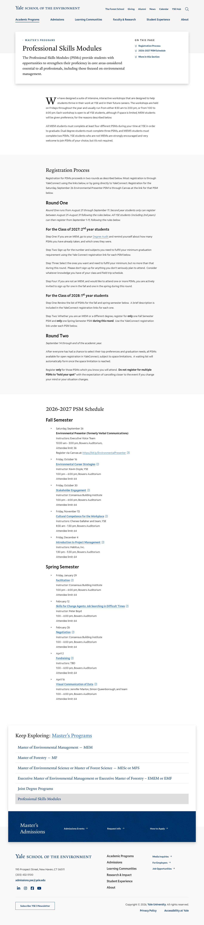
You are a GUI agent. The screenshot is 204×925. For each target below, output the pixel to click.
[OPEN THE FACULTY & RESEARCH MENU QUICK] (124, 22)
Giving (131, 9)
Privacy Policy (148, 910)
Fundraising (63, 658)
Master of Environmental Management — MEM (55, 747)
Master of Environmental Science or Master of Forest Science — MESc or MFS (78, 768)
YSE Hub (176, 9)
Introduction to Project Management (78, 542)
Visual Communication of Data (74, 684)
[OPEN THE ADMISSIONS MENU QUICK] (57, 22)
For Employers (160, 862)
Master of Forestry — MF (37, 757)
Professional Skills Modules (39, 799)
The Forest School (114, 9)
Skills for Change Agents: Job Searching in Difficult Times (90, 606)
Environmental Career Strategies (75, 464)
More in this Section (148, 56)
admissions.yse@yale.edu (30, 880)
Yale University (157, 904)
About (185, 19)
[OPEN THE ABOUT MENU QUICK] (185, 22)
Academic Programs (27, 19)
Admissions (57, 19)
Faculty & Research (124, 19)
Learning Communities (88, 19)
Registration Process (149, 45)
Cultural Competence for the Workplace (80, 516)
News (152, 9)
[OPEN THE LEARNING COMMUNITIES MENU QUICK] (88, 22)
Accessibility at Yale (176, 910)
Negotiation (63, 632)
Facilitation (63, 580)
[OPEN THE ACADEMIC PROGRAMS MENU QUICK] (27, 22)
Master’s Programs (40, 40)
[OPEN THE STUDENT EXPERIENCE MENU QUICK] (158, 22)
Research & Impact (119, 875)
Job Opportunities (162, 868)
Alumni (142, 9)
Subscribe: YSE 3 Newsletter (35, 905)
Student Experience (158, 19)
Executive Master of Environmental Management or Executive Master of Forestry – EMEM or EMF (95, 778)
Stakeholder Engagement (71, 490)
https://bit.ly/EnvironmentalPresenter (104, 452)
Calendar (163, 9)
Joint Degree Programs (35, 788)
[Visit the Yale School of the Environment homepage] (47, 8)
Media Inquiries (160, 856)
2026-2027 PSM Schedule (151, 50)
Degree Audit (100, 236)
